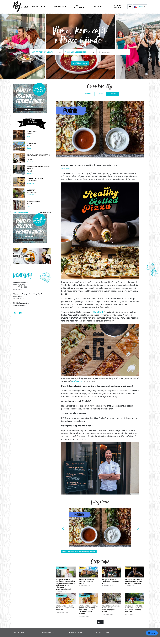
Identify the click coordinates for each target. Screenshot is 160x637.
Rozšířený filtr (80, 63)
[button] (62, 527)
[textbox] (45, 52)
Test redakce (59, 6)
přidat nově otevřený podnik (20, 212)
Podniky (98, 6)
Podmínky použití (48, 632)
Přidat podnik (117, 6)
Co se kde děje (40, 6)
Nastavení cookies (75, 632)
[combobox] (46, 52)
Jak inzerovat (18, 632)
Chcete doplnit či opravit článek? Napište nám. (79, 552)
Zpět (100, 622)
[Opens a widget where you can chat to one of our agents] (152, 633)
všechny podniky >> (45, 212)
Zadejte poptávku (79, 6)
